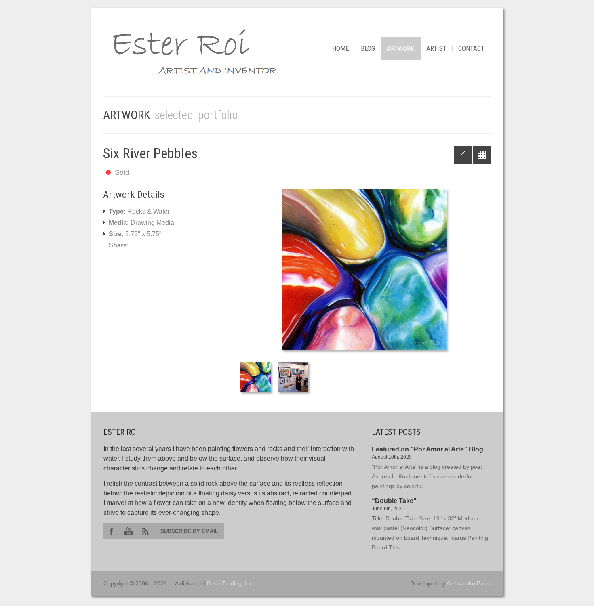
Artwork (401, 48)
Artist (436, 48)
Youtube (128, 531)
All (482, 155)
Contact (471, 48)
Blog (368, 48)
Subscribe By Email (189, 531)
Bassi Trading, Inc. (230, 583)
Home (340, 48)
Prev (463, 155)
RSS (145, 531)
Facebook (111, 531)
